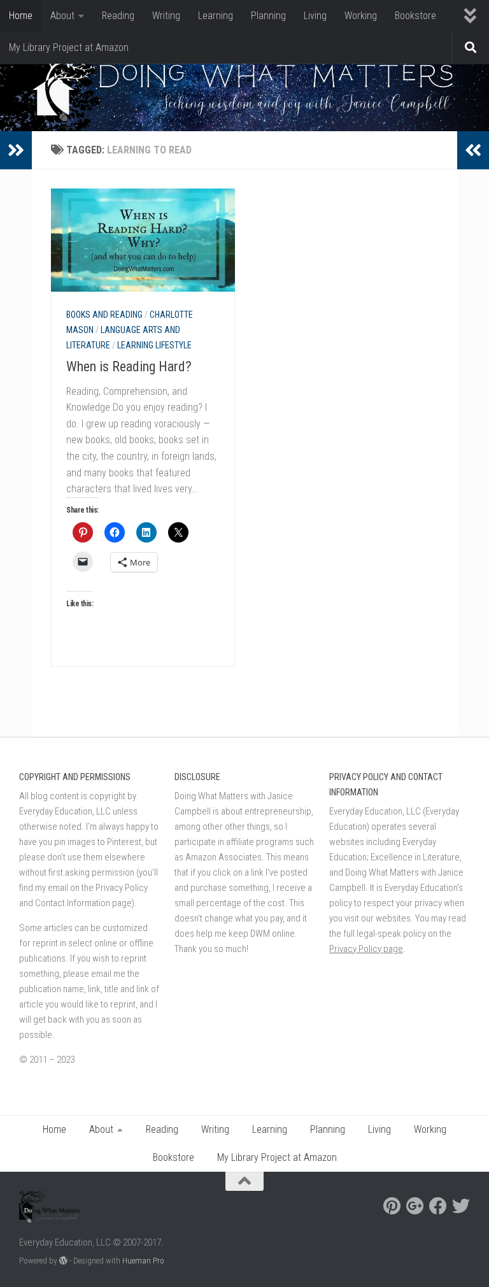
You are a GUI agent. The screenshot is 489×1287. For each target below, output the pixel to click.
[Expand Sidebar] (16, 150)
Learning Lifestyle (154, 345)
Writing (166, 16)
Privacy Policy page (366, 949)
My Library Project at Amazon (69, 47)
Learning (215, 16)
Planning (268, 16)
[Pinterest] (392, 1206)
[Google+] (415, 1206)
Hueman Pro (143, 1260)
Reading (118, 16)
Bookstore (415, 16)
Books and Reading (104, 314)
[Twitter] (461, 1206)
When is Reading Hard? (129, 366)
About (62, 16)
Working (360, 16)
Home (20, 16)
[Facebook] (438, 1206)
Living (315, 16)
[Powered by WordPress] (63, 1260)
